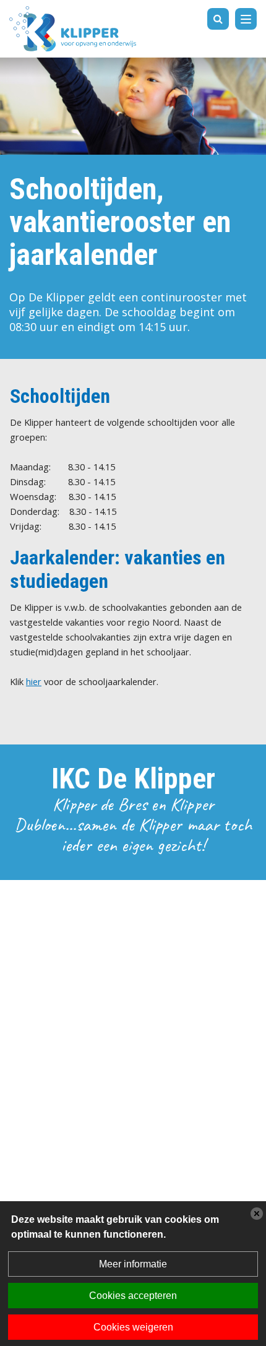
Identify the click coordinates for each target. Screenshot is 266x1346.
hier (33, 681)
